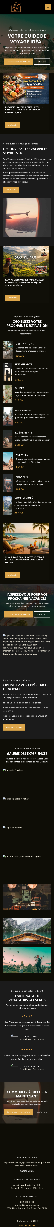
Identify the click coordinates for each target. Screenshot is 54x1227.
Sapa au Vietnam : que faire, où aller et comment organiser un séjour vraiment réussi (24, 282)
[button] (18, 61)
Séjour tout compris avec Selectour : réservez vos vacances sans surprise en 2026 (25, 560)
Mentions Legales (27, 1225)
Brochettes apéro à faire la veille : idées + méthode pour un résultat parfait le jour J (24, 110)
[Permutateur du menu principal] (48, 7)
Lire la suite (13, 125)
